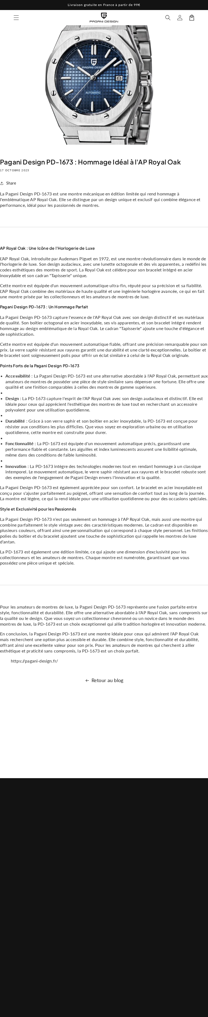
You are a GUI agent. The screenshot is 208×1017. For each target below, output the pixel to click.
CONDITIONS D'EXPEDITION (123, 929)
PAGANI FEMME (74, 870)
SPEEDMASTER (73, 926)
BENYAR (67, 901)
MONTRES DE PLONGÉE (72, 942)
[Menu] (16, 18)
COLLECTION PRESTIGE (71, 961)
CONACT (117, 863)
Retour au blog (107, 680)
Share (11, 183)
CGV (113, 875)
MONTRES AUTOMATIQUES (75, 886)
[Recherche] (168, 18)
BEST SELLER (71, 839)
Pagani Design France (110, 1010)
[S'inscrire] (188, 895)
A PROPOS (119, 839)
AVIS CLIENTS (122, 851)
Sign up (104, 757)
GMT (64, 914)
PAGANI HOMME (67, 854)
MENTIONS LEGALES (120, 910)
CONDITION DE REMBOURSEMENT (127, 891)
